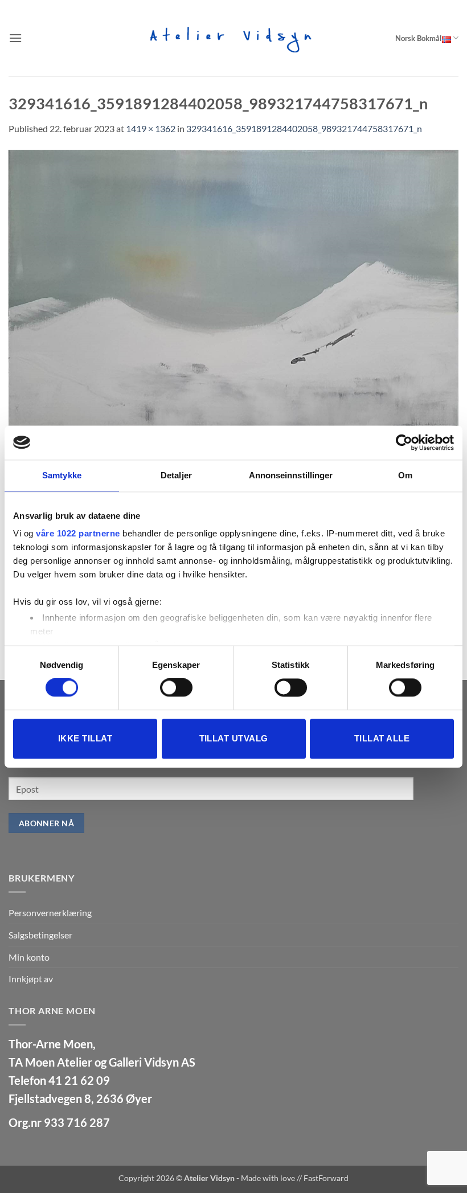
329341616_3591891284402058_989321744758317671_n (304, 128)
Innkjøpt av (31, 978)
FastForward (326, 1178)
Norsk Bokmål (418, 38)
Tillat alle (381, 738)
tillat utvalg (233, 738)
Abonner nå (46, 823)
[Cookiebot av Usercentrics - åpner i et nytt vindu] (404, 442)
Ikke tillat (85, 738)
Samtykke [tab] (61, 475)
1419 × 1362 (150, 128)
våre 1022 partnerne (78, 533)
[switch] (176, 688)
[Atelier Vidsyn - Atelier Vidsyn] (233, 38)
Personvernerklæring (50, 912)
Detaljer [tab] (176, 475)
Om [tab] (405, 475)
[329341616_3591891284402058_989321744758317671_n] (233, 364)
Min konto (29, 957)
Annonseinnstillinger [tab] (291, 475)
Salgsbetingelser (40, 934)
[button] (15, 38)
